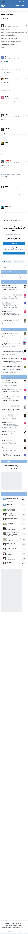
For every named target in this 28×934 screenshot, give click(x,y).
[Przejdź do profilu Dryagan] (4, 533)
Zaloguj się (14, 253)
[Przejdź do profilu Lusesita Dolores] (4, 528)
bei (5, 455)
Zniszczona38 (8, 278)
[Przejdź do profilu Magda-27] (2, 207)
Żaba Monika (23, 278)
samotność (17, 465)
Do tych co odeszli (6, 285)
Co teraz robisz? (10, 523)
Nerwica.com (19, 5)
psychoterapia (5, 466)
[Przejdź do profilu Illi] (25, 286)
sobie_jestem (7, 416)
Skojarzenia (9, 504)
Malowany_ (14, 278)
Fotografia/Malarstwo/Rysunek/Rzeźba (10, 314)
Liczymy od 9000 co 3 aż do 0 (13, 548)
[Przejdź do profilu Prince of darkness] (25, 320)
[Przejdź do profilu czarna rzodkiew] (25, 431)
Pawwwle (6, 343)
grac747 (6, 369)
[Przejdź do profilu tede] (4, 505)
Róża (6, 57)
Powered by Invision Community (14, 931)
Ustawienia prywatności (11, 925)
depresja (8, 465)
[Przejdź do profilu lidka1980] (2, 129)
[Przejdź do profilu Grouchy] (4, 539)
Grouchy (6, 296)
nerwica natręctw (6, 469)
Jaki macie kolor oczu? (7, 294)
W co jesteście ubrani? (7, 320)
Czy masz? (8, 562)
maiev (6, 142)
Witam (10, 19)
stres (21, 466)
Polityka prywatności (16, 923)
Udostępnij (7, 261)
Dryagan (11, 535)
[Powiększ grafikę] (15, 35)
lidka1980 (7, 128)
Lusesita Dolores (12, 529)
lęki (2, 465)
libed (19, 278)
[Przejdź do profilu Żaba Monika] (25, 367)
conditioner (6, 442)
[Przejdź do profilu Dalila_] (25, 448)
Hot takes (4, 440)
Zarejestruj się (14, 243)
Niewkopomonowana (9, 351)
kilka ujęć (4, 311)
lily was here (12, 501)
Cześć (3, 447)
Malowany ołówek (6, 406)
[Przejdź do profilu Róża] (2, 57)
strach (18, 466)
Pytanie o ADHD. (5, 431)
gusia (6, 78)
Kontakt (20, 925)
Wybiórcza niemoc (6, 454)
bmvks (3, 278)
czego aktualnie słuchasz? (12, 518)
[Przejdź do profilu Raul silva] (25, 303)
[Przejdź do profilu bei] (25, 455)
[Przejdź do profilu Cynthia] (25, 415)
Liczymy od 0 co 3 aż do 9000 (13, 553)
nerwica (14, 468)
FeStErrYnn (6, 448)
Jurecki (10, 549)
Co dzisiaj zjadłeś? (10, 513)
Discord (5, 176)
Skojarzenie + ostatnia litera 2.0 (13, 539)
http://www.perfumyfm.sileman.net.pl (12, 220)
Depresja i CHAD (16, 455)
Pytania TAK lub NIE (10, 543)
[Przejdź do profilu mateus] (25, 440)
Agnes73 (7, 96)
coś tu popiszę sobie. (6, 350)
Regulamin (7, 923)
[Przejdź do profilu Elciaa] (25, 406)
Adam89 (6, 433)
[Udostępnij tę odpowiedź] (26, 25)
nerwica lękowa (12, 466)
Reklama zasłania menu (7, 341)
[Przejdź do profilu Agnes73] (2, 97)
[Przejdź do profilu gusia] (2, 79)
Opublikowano (12, 26)
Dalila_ (5, 289)
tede (10, 505)
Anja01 (10, 524)
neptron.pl (3, 180)
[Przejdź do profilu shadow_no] (2, 161)
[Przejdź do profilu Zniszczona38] (25, 295)
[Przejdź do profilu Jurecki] (4, 549)
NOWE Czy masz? (10, 557)
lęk (13, 465)
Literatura (4, 352)
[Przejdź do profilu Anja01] (4, 524)
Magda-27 (8, 206)
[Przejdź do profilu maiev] (2, 143)
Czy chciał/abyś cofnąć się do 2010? (10, 302)
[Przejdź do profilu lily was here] (24, 342)
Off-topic (16, 289)
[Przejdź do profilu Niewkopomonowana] (25, 351)
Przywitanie (4, 415)
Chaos (7, 528)
